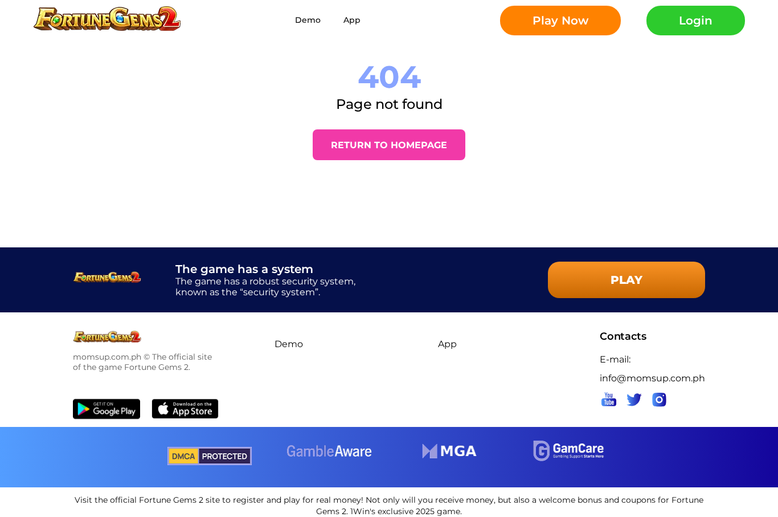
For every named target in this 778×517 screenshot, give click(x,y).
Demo (308, 20)
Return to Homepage (389, 145)
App (352, 20)
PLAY (626, 280)
